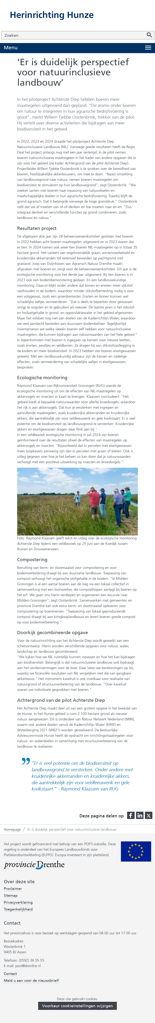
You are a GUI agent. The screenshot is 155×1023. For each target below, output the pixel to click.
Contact (10, 973)
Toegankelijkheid (18, 909)
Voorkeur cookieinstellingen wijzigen (77, 1005)
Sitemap (11, 895)
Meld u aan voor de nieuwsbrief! (31, 980)
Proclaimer (13, 888)
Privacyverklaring (18, 902)
